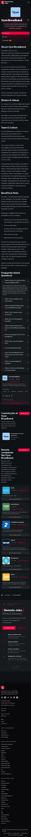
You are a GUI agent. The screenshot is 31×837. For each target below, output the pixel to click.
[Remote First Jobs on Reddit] (8, 697)
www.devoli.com (21, 542)
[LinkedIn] (7, 396)
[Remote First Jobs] (2, 595)
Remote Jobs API (5, 714)
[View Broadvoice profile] (15, 563)
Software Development (7, 744)
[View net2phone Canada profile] (15, 528)
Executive (3, 823)
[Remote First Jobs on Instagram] (11, 697)
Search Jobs (10, 628)
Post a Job (21, 628)
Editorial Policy (5, 735)
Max (5, 831)
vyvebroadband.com (13, 381)
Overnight (3, 787)
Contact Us (4, 723)
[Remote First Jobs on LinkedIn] (14, 697)
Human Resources (5, 767)
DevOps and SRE (5, 763)
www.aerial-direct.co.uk (17, 509)
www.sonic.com (22, 490)
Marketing (3, 752)
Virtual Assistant (5, 814)
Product (3, 757)
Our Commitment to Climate (15, 835)
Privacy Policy (16, 833)
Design (3, 750)
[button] (28, 20)
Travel (2, 791)
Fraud (2, 808)
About (2, 721)
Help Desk (3, 785)
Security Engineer (5, 821)
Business (3, 759)
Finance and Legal (5, 765)
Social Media (4, 793)
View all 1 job (23, 413)
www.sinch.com (22, 577)
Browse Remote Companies (8, 703)
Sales (2, 755)
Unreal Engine (4, 819)
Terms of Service (7, 833)
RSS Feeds (3, 716)
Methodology (4, 737)
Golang (3, 802)
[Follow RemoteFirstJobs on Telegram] (17, 697)
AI (1, 810)
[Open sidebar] (28, 2)
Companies (7, 595)
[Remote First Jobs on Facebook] (5, 697)
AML (2, 812)
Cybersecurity (4, 746)
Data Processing (5, 806)
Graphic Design (5, 789)
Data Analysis (4, 761)
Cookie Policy (24, 833)
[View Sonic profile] (15, 493)
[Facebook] (12, 396)
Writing (3, 771)
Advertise (3, 710)
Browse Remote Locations (7, 705)
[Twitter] (9, 396)
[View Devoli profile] (15, 546)
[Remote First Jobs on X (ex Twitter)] (2, 697)
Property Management (6, 795)
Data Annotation (5, 783)
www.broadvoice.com (22, 560)
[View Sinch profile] (15, 580)
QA (2, 769)
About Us (3, 730)
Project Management (6, 773)
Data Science (4, 804)
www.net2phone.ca (22, 524)
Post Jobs (3, 708)
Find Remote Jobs (5, 701)
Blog (2, 719)
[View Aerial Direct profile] (15, 510)
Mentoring (3, 817)
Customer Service (5, 748)
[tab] (15, 33)
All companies (23, 450)
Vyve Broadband (16, 595)
